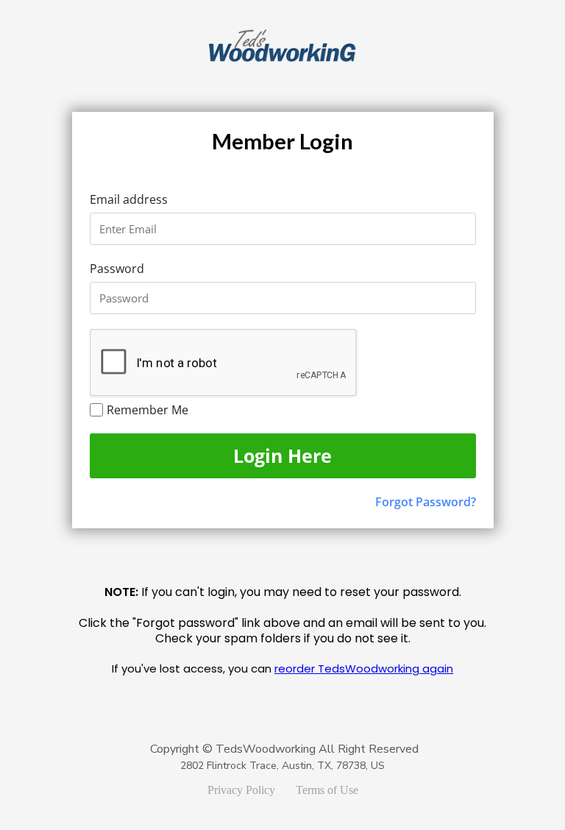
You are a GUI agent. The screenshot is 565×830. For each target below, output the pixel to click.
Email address (129, 199)
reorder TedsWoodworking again (363, 668)
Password (117, 268)
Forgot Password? (425, 502)
